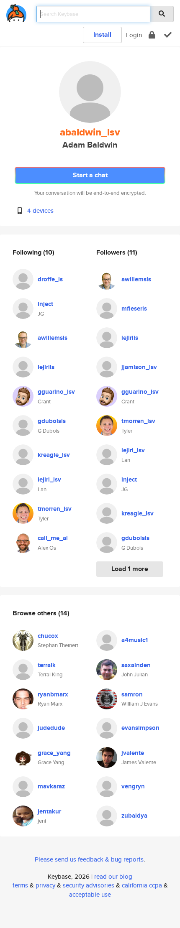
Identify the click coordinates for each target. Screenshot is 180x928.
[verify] (168, 35)
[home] (16, 11)
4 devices (40, 210)
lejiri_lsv (49, 479)
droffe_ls (50, 279)
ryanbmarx (53, 694)
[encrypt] (152, 35)
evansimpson (140, 727)
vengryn (133, 786)
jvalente (132, 752)
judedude (51, 727)
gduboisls (52, 421)
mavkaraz (51, 786)
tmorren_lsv (55, 508)
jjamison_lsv (139, 367)
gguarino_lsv (56, 391)
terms (20, 885)
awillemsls (52, 337)
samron (132, 694)
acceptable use (90, 894)
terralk (47, 665)
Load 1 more (129, 569)
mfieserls (134, 308)
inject (45, 303)
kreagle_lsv (54, 454)
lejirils (46, 367)
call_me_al (53, 538)
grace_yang (54, 752)
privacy (45, 885)
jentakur (49, 811)
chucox (48, 635)
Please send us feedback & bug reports (89, 859)
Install (102, 34)
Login (134, 35)
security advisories (88, 885)
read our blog (113, 876)
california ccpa (142, 885)
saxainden (136, 665)
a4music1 (134, 640)
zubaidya (134, 815)
